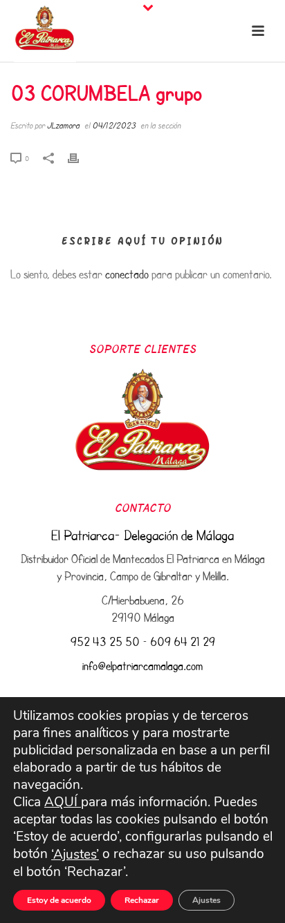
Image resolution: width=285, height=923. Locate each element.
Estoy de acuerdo (59, 900)
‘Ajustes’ (75, 855)
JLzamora (63, 125)
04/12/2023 (114, 125)
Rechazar (142, 900)
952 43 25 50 (105, 641)
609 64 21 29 (182, 641)
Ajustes (206, 900)
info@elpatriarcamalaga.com (142, 665)
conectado (127, 274)
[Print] (80, 156)
